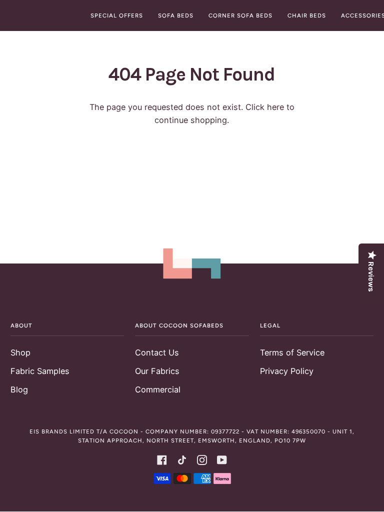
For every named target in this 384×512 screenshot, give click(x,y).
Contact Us (157, 353)
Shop (20, 353)
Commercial (157, 389)
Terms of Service (292, 353)
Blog (19, 389)
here (275, 107)
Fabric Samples (40, 371)
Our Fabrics (157, 371)
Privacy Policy (287, 371)
